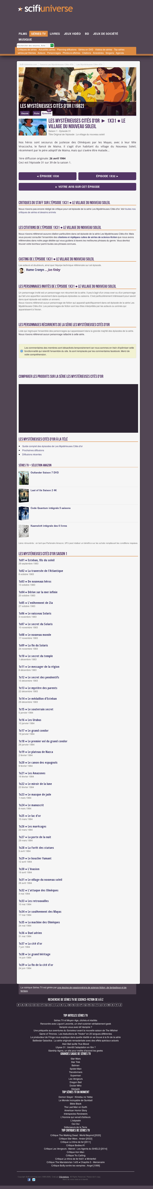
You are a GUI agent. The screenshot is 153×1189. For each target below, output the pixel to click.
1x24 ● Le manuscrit (31, 805)
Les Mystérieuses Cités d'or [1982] (52, 106)
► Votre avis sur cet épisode (77, 187)
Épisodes (46, 113)
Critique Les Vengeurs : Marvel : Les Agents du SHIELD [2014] (75, 1148)
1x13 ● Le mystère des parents (38, 688)
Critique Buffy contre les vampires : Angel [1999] (75, 1165)
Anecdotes (98, 52)
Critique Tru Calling (75, 1155)
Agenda (120, 52)
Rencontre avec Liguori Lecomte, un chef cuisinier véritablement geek (75, 1023)
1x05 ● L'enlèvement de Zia (36, 603)
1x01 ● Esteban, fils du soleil (36, 560)
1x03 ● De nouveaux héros (35, 581)
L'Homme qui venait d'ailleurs (75, 1117)
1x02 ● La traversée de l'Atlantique (41, 571)
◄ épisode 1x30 (47, 176)
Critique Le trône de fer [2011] (75, 1141)
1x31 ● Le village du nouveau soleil (40, 880)
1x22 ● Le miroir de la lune (35, 784)
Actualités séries (47, 49)
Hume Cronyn (35, 269)
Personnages (54, 52)
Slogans (110, 52)
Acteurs (41, 52)
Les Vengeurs (76, 1078)
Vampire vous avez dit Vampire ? (75, 1027)
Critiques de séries (27, 49)
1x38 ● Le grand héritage (34, 954)
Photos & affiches (71, 52)
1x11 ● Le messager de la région (39, 667)
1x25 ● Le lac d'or (30, 816)
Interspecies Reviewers (76, 1113)
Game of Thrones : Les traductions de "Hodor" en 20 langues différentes (75, 1033)
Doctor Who (76, 1085)
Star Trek (75, 1061)
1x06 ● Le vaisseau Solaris (35, 613)
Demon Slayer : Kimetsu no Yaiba (76, 1096)
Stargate (75, 1088)
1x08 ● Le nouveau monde (35, 635)
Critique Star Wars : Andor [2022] (75, 1138)
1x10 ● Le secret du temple (36, 656)
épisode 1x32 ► (107, 176)
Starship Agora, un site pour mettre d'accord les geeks (75, 1050)
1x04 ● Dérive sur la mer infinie (38, 592)
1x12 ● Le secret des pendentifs (39, 677)
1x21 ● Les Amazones (32, 773)
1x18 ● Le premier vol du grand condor (43, 741)
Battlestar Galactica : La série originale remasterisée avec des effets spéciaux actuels (76, 1040)
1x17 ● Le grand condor (34, 730)
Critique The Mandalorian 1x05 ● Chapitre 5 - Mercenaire (76, 1162)
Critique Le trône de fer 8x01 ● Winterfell (75, 1158)
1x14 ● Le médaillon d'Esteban (38, 699)
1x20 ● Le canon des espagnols (38, 762)
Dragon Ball (76, 1082)
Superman (75, 1075)
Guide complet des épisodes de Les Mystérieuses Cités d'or (52, 446)
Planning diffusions (66, 49)
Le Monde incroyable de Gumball (76, 1100)
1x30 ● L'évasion (29, 869)
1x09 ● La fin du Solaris (33, 645)
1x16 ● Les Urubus (30, 720)
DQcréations (64, 1177)
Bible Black (75, 1103)
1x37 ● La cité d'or (30, 943)
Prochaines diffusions (33, 450)
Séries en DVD (85, 49)
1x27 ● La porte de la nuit (35, 837)
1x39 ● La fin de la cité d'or (36, 965)
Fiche (36, 113)
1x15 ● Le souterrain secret (36, 709)
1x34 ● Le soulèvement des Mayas (40, 911)
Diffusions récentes (32, 454)
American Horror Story (75, 1110)
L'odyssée (76, 1120)
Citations (86, 52)
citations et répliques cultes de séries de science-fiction (87, 237)
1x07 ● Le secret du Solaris (36, 624)
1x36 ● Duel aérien (30, 933)
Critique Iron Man (75, 1152)
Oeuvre (24, 113)
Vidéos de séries (103, 49)
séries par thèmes (27, 52)
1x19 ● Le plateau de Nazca (36, 752)
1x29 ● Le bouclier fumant (35, 858)
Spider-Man (76, 1068)
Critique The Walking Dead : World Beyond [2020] (75, 1135)
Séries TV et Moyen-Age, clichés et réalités (75, 1020)
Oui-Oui (75, 1123)
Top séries (119, 49)
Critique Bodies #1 (75, 1145)
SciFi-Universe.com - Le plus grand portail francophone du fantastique (46, 9)
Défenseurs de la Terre (75, 1127)
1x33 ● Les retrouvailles (34, 901)
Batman (75, 1065)
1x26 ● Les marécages (32, 826)
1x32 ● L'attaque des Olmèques (38, 890)
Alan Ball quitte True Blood (75, 1043)
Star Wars (76, 1058)
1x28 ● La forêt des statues (36, 848)
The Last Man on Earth (75, 1106)
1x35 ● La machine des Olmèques (39, 922)
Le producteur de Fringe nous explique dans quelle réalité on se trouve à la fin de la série (75, 1037)
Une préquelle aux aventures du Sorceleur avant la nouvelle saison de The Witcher (76, 1030)
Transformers (75, 1072)
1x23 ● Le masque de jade (35, 794)
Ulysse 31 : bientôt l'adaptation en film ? (76, 1047)
